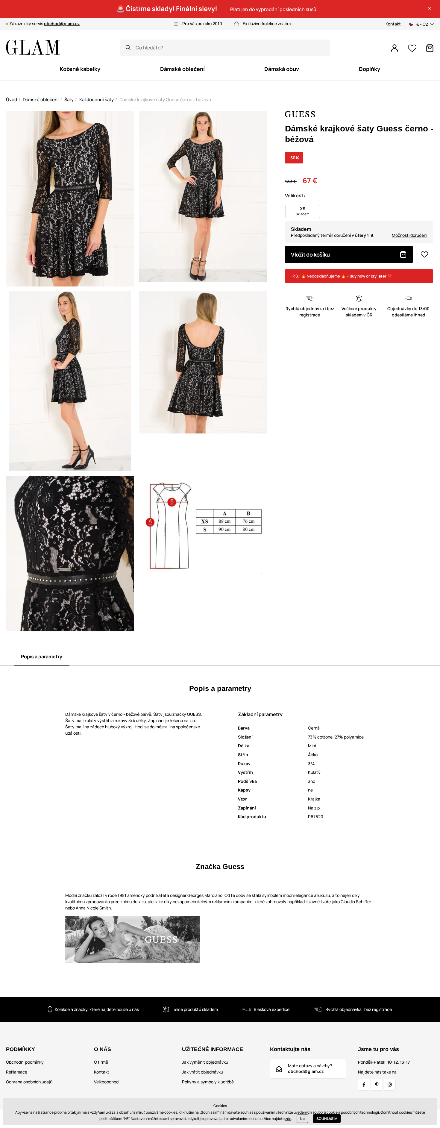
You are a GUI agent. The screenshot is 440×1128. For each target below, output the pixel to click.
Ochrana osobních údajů (29, 1082)
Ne (302, 1118)
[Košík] (430, 48)
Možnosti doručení (409, 235)
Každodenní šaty (96, 99)
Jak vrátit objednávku (202, 1072)
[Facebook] (364, 1085)
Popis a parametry (41, 656)
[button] (429, 8)
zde (288, 1118)
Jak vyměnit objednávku (205, 1062)
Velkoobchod (106, 1082)
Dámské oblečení (41, 99)
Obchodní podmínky (25, 1062)
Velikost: (295, 195)
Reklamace (16, 1072)
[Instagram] (390, 1085)
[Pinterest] (377, 1085)
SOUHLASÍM (326, 1118)
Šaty (69, 99)
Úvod (11, 99)
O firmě (101, 1062)
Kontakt (393, 24)
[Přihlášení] (394, 48)
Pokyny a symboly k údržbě (208, 1082)
